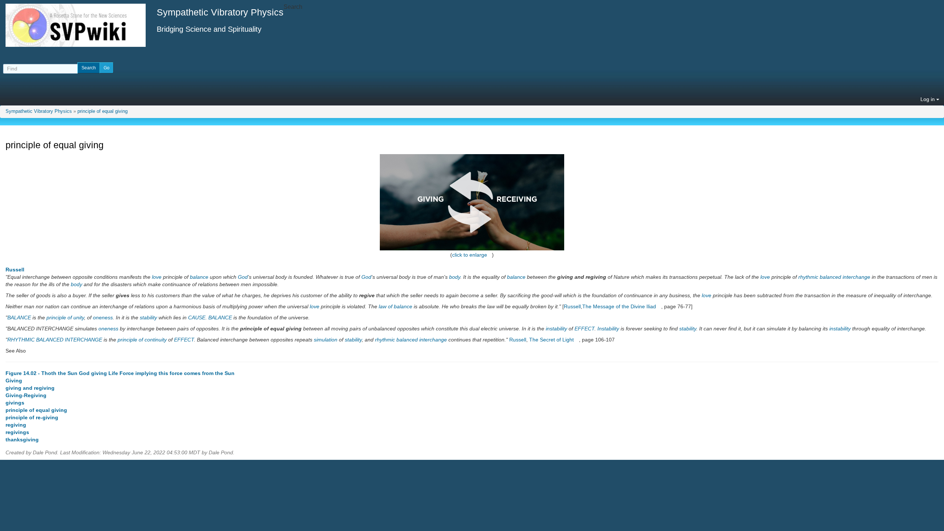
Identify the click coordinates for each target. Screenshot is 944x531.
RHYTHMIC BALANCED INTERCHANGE (54, 340)
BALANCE (19, 317)
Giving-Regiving (26, 395)
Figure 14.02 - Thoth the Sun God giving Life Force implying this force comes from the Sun (120, 373)
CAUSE (196, 317)
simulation (325, 340)
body (454, 277)
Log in (928, 99)
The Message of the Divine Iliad (619, 306)
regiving (16, 425)
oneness (103, 317)
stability (148, 317)
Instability (608, 329)
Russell (15, 270)
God (243, 277)
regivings (17, 432)
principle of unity (65, 317)
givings (15, 403)
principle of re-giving (32, 417)
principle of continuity (142, 340)
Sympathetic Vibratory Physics (39, 111)
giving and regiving (30, 388)
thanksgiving (22, 439)
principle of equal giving (102, 111)
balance (199, 277)
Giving (14, 381)
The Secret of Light (551, 340)
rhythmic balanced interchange (834, 277)
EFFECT (584, 329)
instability (556, 329)
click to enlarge (469, 255)
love (157, 277)
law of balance (395, 306)
